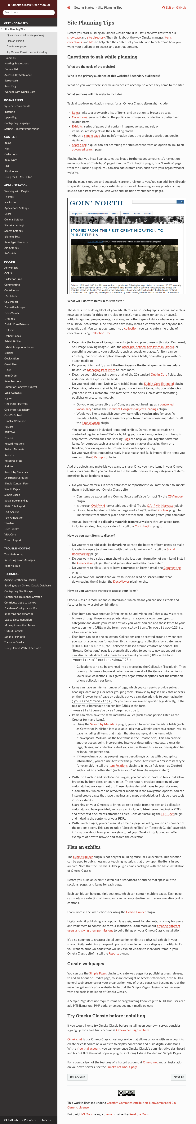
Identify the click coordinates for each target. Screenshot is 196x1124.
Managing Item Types (101, 370)
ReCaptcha (10, 253)
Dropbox (9, 318)
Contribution (12, 290)
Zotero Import (12, 540)
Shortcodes (11, 171)
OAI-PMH (98, 505)
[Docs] (68, 7)
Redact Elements (14, 449)
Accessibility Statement (18, 75)
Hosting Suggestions (16, 63)
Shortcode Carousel (16, 477)
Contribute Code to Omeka (20, 602)
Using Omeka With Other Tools (22, 648)
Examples (10, 58)
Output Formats (13, 631)
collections (74, 42)
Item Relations (12, 381)
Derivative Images (14, 307)
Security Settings (14, 225)
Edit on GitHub (175, 7)
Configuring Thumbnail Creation (23, 596)
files (92, 42)
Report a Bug (12, 565)
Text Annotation (13, 517)
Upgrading (10, 117)
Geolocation (11, 358)
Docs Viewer (11, 313)
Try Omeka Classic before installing (27, 52)
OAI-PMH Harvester (16, 404)
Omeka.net (123, 1030)
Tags (6, 165)
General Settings (14, 219)
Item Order (10, 375)
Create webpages (17, 46)
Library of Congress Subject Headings (132, 409)
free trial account (88, 1048)
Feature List (11, 69)
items (168, 37)
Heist (7, 369)
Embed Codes (12, 336)
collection (130, 328)
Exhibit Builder (12, 341)
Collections (10, 154)
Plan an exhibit (15, 40)
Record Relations (14, 443)
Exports (8, 352)
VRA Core (10, 534)
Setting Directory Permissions (21, 128)
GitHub (12, 1120)
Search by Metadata (16, 472)
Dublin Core (159, 374)
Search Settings (13, 230)
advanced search (83, 149)
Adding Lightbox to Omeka (20, 580)
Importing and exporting (18, 614)
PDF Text (9, 432)
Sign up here (140, 1030)
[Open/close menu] (2, 29)
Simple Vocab (12, 494)
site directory (96, 37)
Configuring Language (17, 123)
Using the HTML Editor (18, 177)
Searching (10, 86)
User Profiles (11, 529)
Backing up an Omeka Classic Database (27, 585)
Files (7, 148)
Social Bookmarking (16, 500)
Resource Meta (13, 460)
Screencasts (11, 80)
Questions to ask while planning (25, 35)
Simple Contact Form (16, 483)
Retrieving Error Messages (19, 560)
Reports (9, 455)
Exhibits (77, 126)
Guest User (10, 364)
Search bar (79, 144)
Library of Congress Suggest (20, 387)
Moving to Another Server (19, 625)
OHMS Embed (13, 415)
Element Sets (12, 236)
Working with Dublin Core (19, 91)
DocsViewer (121, 581)
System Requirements (17, 106)
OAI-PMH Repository (16, 409)
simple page (92, 135)
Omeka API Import (15, 421)
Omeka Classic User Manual (30, 5)
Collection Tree (13, 279)
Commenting (12, 284)
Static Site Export (14, 506)
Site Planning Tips (14, 29)
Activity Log (11, 267)
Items (7, 142)
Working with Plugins (16, 191)
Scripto (8, 466)
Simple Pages (12, 489)
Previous (79, 1077)
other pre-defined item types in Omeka (148, 347)
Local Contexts (13, 392)
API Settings (11, 248)
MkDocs (87, 1114)
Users (7, 213)
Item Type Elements (16, 242)
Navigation (10, 202)
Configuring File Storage (18, 591)
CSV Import (11, 301)
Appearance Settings (16, 208)
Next (177, 1077)
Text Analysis (11, 512)
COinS (8, 273)
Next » (46, 1120)
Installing (9, 111)
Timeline (9, 523)
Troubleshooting (13, 554)
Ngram (8, 398)
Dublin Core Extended (17, 324)
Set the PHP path (14, 636)
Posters (8, 438)
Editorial (9, 330)
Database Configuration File (20, 608)
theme (108, 1114)
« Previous (29, 1120)
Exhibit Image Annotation (19, 347)
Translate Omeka (14, 642)
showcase (74, 37)
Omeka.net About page (122, 1067)
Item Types (10, 160)
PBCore (8, 426)
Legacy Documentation (18, 619)
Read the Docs (139, 1114)
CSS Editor (10, 296)
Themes (9, 196)
